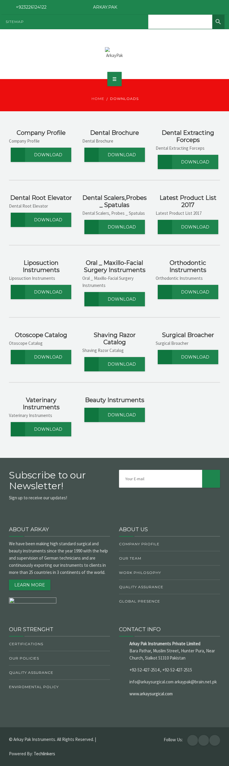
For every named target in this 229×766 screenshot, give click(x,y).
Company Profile (139, 544)
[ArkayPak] (114, 53)
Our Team (130, 558)
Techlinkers (44, 753)
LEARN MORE (29, 585)
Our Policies (24, 658)
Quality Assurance (141, 587)
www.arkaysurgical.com (151, 693)
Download (48, 154)
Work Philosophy (140, 572)
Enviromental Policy (34, 687)
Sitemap (15, 21)
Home (98, 98)
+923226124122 (31, 7)
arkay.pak (105, 7)
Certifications (26, 644)
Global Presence (139, 601)
